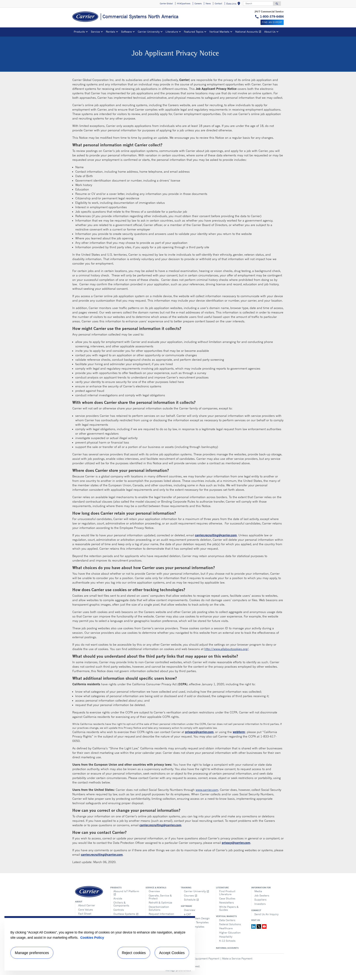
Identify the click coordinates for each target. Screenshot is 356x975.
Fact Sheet (84, 913)
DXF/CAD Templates (196, 922)
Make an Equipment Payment (201, 958)
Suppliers (260, 899)
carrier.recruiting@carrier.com (216, 535)
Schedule (191, 899)
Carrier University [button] (149, 31)
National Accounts (249, 32)
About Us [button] (270, 31)
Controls (118, 909)
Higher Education (230, 932)
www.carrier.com (207, 790)
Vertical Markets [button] (219, 31)
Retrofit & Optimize (160, 902)
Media (258, 891)
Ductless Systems (126, 913)
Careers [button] (198, 3)
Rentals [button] (110, 31)
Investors (260, 903)
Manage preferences (32, 953)
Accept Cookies (172, 953)
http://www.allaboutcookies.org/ (226, 649)
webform (239, 732)
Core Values (85, 909)
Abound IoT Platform (126, 893)
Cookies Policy (92, 937)
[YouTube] (264, 926)
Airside (117, 898)
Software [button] (126, 31)
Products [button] (79, 31)
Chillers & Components (121, 904)
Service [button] (95, 31)
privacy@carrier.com (199, 732)
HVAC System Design (197, 918)
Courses (190, 895)
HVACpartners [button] (183, 3)
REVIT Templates (194, 926)
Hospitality (225, 936)
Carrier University (196, 891)
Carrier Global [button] (166, 3)
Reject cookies (134, 953)
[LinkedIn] (254, 926)
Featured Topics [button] (193, 31)
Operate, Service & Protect (160, 897)
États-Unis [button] (234, 4)
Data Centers (227, 920)
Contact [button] (218, 3)
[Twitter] (259, 926)
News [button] (208, 3)
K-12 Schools (227, 940)
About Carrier (86, 905)
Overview (154, 891)
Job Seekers (261, 895)
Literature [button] (172, 31)
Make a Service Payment (237, 958)
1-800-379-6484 (272, 16)
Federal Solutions (230, 924)
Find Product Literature (227, 893)
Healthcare (226, 928)
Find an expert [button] (272, 22)
